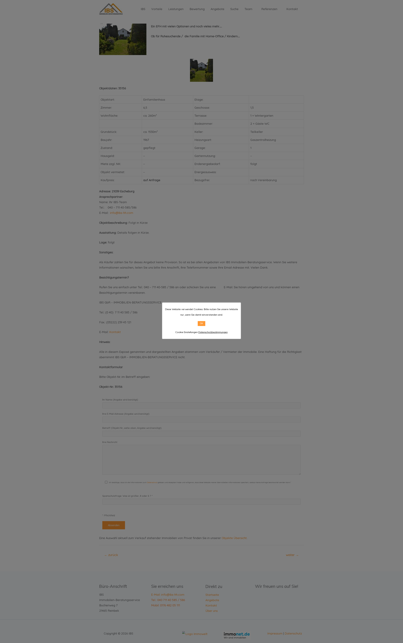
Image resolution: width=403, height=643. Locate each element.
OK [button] (201, 323)
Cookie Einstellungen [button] (186, 332)
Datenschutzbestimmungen (213, 332)
